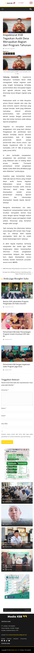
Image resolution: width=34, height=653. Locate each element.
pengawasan (7, 129)
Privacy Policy (23, 638)
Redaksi (3, 638)
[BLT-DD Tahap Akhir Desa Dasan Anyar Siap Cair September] (17, 561)
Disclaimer (15, 638)
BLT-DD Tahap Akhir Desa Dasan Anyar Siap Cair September (16, 566)
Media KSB (14, 650)
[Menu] (2, 9)
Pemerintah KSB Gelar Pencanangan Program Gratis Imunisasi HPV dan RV (17, 334)
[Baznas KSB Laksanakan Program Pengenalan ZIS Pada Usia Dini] (17, 283)
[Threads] (14, 54)
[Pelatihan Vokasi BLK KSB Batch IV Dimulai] (17, 493)
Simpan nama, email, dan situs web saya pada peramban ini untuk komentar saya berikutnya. (17, 435)
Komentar (5, 390)
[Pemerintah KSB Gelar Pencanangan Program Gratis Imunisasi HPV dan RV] (17, 313)
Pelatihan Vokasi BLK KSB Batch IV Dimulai (16, 499)
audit (29, 82)
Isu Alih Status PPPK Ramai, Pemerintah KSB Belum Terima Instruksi (16, 543)
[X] (7, 54)
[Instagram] (11, 54)
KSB (17, 71)
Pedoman (9, 638)
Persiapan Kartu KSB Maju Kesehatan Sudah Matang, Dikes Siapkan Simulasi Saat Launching (17, 273)
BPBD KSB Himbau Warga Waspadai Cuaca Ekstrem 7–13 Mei (17, 268)
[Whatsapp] (9, 54)
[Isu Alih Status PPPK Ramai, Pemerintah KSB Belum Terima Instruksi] (17, 538)
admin (13, 48)
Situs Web (4, 424)
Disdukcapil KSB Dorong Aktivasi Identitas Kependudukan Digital (16, 521)
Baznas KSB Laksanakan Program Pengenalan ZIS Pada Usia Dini (16, 302)
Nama (3, 408)
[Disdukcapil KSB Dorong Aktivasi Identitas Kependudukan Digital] (17, 515)
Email (3, 416)
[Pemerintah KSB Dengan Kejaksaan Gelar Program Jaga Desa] (17, 346)
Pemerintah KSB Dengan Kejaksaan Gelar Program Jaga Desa (16, 365)
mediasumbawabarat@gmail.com (17, 635)
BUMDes (24, 168)
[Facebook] (4, 54)
